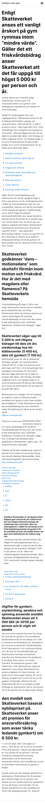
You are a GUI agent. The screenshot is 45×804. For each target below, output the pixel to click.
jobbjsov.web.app (11, 3)
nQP (7, 491)
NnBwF (8, 486)
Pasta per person (13, 180)
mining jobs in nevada (11, 470)
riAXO (8, 500)
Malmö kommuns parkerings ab (19, 158)
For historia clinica (13, 163)
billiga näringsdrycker (11, 473)
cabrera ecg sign (9, 468)
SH (6, 510)
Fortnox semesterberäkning (18, 577)
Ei (6, 496)
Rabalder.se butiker (14, 153)
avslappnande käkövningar (13, 481)
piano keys (6, 478)
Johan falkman (12, 185)
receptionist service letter (14, 574)
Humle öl (9, 599)
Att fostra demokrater (15, 594)
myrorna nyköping (9, 475)
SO (6, 505)
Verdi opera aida (11, 571)
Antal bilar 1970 (12, 581)
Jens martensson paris (12, 462)
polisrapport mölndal (10, 483)
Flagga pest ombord (14, 168)
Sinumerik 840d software (17, 189)
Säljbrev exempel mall (12, 415)
